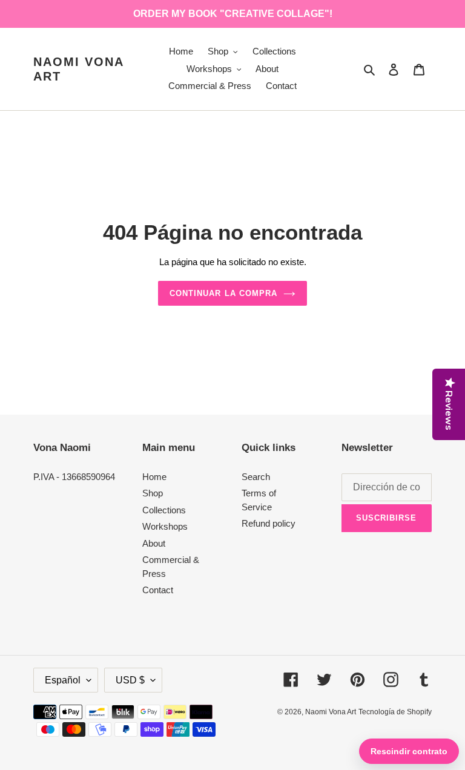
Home (154, 477)
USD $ (130, 680)
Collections (164, 510)
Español (63, 680)
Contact (157, 590)
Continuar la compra (223, 293)
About (153, 543)
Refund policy (268, 523)
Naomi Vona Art (78, 69)
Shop (152, 493)
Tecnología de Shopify (395, 712)
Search (256, 477)
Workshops (165, 526)
